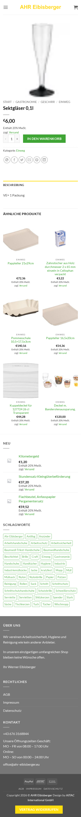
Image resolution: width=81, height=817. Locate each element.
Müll (68, 570)
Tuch (36, 604)
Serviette (9, 597)
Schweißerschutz (66, 590)
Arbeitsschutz (39, 543)
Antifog (31, 536)
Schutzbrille (45, 590)
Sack (33, 583)
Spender (58, 597)
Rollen (23, 583)
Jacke (34, 570)
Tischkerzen (22, 604)
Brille (25, 556)
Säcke (7, 604)
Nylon (22, 577)
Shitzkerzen (42, 597)
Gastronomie (26, 102)
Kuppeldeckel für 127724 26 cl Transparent (21, 409)
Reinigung (10, 583)
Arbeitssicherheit (61, 543)
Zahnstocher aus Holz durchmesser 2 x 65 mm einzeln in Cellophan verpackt (60, 268)
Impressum (11, 702)
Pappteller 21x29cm (21, 263)
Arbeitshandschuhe (15, 543)
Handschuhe (11, 563)
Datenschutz (12, 710)
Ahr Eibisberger (13, 536)
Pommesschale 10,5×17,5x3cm (21, 339)
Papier (50, 577)
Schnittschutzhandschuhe (19, 590)
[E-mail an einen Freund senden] (29, 159)
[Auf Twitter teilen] (21, 159)
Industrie (59, 563)
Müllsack (9, 577)
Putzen (62, 577)
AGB (6, 694)
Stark (69, 597)
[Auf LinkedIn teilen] (44, 159)
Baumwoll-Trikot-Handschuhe (22, 550)
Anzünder (44, 536)
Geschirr (48, 102)
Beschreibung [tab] (13, 185)
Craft (35, 556)
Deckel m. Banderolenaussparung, (60, 407)
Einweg (64, 102)
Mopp (59, 570)
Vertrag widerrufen (39, 809)
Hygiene (46, 563)
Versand (14, 132)
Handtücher (30, 563)
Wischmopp (61, 604)
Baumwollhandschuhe (56, 550)
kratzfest (46, 570)
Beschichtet (11, 556)
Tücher (47, 604)
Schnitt (44, 583)
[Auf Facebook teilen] (14, 159)
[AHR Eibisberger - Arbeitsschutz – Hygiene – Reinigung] (40, 7)
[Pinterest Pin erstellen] (36, 159)
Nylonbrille (35, 577)
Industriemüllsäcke (15, 570)
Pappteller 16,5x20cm (60, 338)
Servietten (25, 597)
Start (7, 102)
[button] (5, 7)
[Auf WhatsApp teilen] (7, 159)
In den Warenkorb (44, 139)
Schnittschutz (60, 583)
